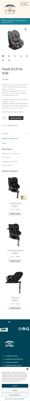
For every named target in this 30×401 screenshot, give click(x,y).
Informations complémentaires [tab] (10, 138)
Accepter (15, 386)
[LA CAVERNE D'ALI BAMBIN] (13, 333)
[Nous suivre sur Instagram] (20, 328)
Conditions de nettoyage (11, 362)
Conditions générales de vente (13, 365)
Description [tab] (5, 133)
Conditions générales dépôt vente (14, 359)
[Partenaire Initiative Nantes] (4, 329)
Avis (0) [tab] (4, 143)
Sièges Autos (12, 20)
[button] (27, 369)
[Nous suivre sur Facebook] (23, 328)
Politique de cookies (9, 398)
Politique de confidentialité (19, 398)
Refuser (15, 390)
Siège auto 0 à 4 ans (20, 20)
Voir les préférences (15, 395)
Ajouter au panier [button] (15, 214)
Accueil (5, 20)
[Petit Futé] (13, 328)
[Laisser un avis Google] (27, 328)
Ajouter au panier (16, 118)
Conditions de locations (11, 355)
